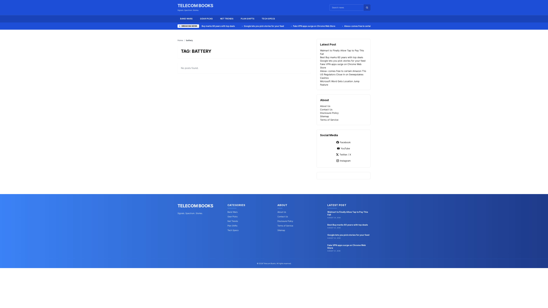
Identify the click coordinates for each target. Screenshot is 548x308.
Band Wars (186, 18)
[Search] (367, 7)
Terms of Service (329, 119)
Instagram (345, 160)
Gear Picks (206, 18)
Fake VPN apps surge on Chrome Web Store (290, 26)
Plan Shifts (247, 18)
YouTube (345, 148)
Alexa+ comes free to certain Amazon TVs (340, 26)
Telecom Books (195, 5)
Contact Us (326, 109)
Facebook (345, 142)
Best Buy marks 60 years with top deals (341, 57)
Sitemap (324, 116)
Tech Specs (268, 18)
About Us (325, 106)
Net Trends (226, 18)
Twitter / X (345, 154)
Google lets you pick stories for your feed (240, 26)
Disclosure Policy (329, 113)
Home (180, 40)
